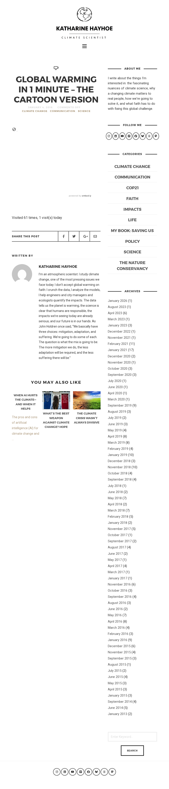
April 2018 (115, 504)
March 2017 (116, 572)
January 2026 (117, 301)
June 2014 (115, 708)
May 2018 (115, 498)
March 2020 (116, 399)
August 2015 (117, 665)
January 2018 (117, 523)
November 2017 (119, 529)
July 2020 (114, 381)
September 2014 (120, 702)
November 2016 (119, 584)
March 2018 (116, 510)
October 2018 (117, 473)
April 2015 (115, 689)
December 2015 (119, 646)
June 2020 (115, 387)
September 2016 (120, 597)
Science (84, 111)
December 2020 (119, 356)
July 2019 (114, 418)
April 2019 (115, 436)
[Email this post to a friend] (95, 236)
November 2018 (119, 467)
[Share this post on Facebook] (63, 236)
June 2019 (115, 424)
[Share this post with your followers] (73, 236)
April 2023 (115, 313)
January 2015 (117, 695)
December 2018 (119, 461)
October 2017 (117, 535)
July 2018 (114, 486)
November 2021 (119, 338)
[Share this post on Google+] (84, 236)
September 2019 (120, 405)
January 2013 (117, 714)
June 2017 (115, 554)
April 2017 (115, 566)
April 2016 (115, 621)
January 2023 (117, 325)
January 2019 (117, 455)
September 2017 (120, 541)
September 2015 (120, 658)
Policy (132, 241)
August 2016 (117, 603)
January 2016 (117, 640)
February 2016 (118, 634)
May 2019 (115, 430)
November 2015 (119, 652)
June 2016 (115, 609)
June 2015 (115, 677)
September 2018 (120, 479)
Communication (62, 111)
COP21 (132, 187)
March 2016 (116, 628)
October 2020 (117, 369)
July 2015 (114, 671)
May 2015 (115, 683)
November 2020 (119, 362)
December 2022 (119, 331)
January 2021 (117, 350)
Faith (132, 198)
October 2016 (117, 591)
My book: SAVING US (132, 230)
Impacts (132, 209)
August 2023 (117, 307)
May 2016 (115, 615)
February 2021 (118, 344)
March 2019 (116, 443)
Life (132, 219)
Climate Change (34, 111)
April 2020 (115, 393)
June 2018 (115, 492)
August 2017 (117, 547)
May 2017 (115, 560)
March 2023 (116, 319)
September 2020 (120, 375)
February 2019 (118, 449)
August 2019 (117, 412)
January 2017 (117, 578)
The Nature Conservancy (132, 265)
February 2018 (118, 517)
